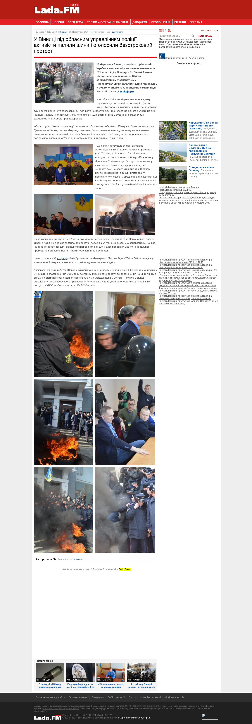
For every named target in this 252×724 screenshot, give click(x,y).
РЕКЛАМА (196, 22)
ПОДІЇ (104, 680)
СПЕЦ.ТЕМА (75, 22)
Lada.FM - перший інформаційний (61, 708)
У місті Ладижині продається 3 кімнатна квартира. (185, 297)
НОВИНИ (58, 22)
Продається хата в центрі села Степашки (188, 278)
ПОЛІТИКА (78, 559)
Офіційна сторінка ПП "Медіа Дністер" (185, 58)
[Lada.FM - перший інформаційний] (57, 18)
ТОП (110, 680)
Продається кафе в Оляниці (203, 172)
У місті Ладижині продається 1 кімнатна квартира (188, 271)
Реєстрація (206, 30)
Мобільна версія (174, 697)
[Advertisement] (151, 8)
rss (70, 559)
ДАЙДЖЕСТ (139, 22)
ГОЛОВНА (42, 22)
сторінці (62, 258)
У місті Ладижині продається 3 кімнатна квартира (185, 261)
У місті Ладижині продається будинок (179, 188)
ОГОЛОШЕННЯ (160, 22)
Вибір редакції (116, 697)
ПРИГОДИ (45, 680)
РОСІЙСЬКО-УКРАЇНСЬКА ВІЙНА (108, 22)
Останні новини (78, 697)
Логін (216, 30)
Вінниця (63, 32)
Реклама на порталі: (189, 63)
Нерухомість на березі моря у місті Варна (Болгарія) (203, 133)
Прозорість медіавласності (145, 697)
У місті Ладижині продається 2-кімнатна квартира (188, 285)
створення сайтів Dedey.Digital (134, 717)
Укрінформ (127, 91)
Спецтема (98, 697)
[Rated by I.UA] (210, 719)
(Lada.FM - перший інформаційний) (139, 706)
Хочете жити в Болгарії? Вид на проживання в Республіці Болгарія (188, 158)
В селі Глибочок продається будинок (188, 200)
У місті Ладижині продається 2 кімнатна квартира (185, 266)
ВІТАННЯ (180, 22)
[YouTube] (169, 30)
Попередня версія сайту (50, 697)
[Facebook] (165, 30)
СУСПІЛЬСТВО (78, 680)
